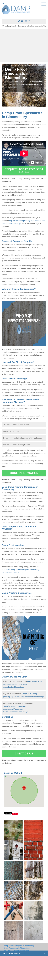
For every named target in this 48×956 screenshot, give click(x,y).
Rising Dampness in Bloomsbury (16, 948)
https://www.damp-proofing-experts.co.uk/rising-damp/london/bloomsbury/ (22, 684)
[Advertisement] (24, 45)
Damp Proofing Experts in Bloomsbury (18, 946)
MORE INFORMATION (24, 473)
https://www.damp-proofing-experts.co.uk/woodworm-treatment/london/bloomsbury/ (15, 709)
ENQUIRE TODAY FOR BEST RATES (24, 171)
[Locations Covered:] (3, 4)
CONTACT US (24, 753)
